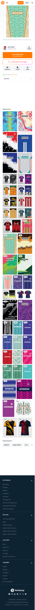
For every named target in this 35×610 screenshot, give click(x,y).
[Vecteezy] (2, 2)
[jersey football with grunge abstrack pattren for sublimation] (8, 349)
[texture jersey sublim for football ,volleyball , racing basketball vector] (10, 225)
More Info (6, 78)
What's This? (14, 74)
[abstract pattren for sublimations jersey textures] (10, 470)
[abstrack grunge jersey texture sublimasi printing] (10, 372)
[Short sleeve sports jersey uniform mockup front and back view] (11, 454)
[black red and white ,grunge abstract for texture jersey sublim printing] (10, 163)
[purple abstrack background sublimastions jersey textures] (10, 491)
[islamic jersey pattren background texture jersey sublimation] (22, 487)
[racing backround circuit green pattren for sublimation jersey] (10, 414)
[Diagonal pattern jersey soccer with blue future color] (7, 508)
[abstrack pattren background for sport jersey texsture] (20, 352)
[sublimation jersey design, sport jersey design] (9, 444)
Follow (29, 49)
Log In (27, 2)
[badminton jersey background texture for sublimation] (10, 142)
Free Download (17, 55)
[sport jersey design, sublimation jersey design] (10, 241)
